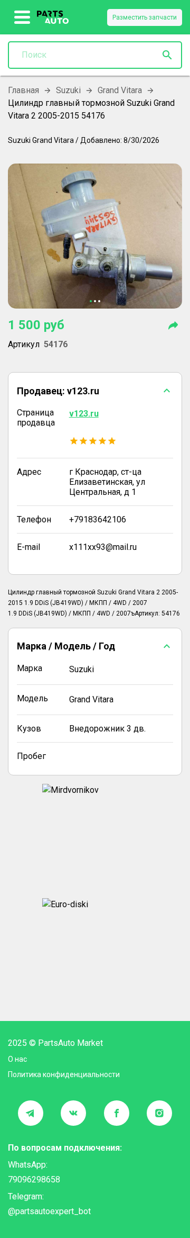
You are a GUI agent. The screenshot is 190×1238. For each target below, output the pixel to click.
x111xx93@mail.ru (103, 547)
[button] (95, 390)
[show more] (22, 17)
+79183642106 (97, 519)
